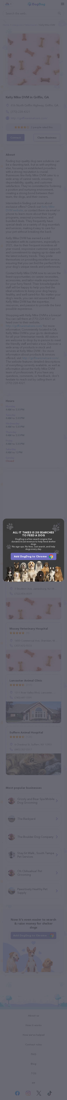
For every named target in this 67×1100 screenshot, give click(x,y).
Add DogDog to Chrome (30, 556)
